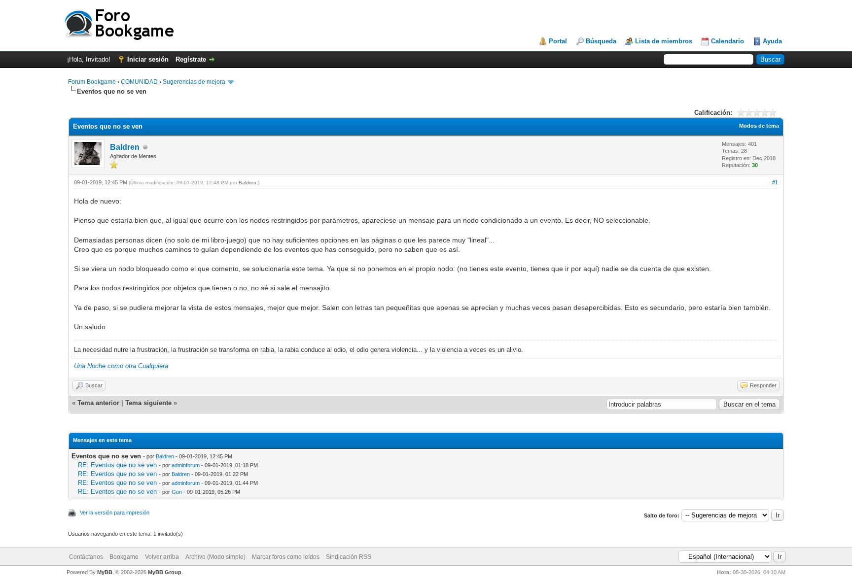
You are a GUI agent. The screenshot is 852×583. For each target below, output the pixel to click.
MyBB (104, 572)
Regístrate (191, 59)
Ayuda (772, 41)
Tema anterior (98, 403)
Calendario (727, 41)
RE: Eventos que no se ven (117, 465)
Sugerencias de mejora (194, 81)
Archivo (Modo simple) (215, 556)
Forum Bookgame (92, 81)
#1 (775, 182)
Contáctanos (86, 556)
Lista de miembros (663, 41)
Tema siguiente (148, 403)
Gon (177, 492)
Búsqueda (601, 41)
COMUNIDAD (139, 81)
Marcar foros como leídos (286, 556)
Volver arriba (162, 556)
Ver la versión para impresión (114, 512)
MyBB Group (164, 572)
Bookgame (124, 556)
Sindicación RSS (348, 556)
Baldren (125, 147)
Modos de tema (759, 126)
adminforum (186, 465)
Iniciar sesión (148, 59)
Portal (558, 41)
